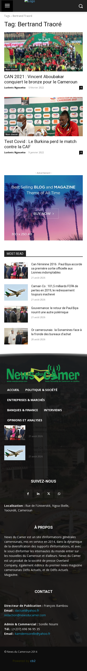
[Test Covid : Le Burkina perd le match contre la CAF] (43, 116)
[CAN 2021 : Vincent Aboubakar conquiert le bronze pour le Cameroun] (43, 51)
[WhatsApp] (59, 494)
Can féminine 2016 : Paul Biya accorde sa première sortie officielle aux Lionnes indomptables (56, 268)
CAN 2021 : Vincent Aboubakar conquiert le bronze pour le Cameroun (40, 79)
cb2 (32, 661)
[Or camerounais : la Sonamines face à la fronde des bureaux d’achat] (16, 336)
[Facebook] (28, 494)
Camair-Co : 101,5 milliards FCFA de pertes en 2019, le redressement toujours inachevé (54, 290)
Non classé (11, 69)
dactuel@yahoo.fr (27, 610)
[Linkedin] (38, 494)
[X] (49, 494)
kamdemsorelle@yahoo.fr (32, 634)
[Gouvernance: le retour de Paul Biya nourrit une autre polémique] (16, 314)
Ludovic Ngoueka (15, 87)
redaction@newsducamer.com (25, 615)
